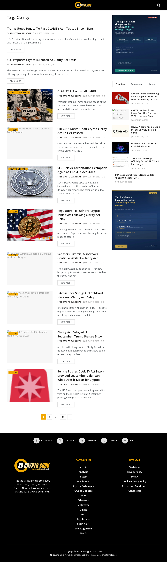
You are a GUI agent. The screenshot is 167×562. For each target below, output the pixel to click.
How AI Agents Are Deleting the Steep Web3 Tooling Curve (145, 129)
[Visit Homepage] (83, 5)
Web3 (83, 533)
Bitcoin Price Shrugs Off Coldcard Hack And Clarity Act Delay (80, 295)
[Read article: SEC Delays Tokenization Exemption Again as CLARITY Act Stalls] (30, 182)
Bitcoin (13, 130)
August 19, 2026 (41, 33)
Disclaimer (135, 467)
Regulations (83, 519)
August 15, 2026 (92, 96)
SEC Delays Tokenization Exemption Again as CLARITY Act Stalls (82, 170)
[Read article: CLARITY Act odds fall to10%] (30, 105)
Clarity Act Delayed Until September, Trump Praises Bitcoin (80, 334)
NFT (83, 514)
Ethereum (83, 500)
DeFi (83, 495)
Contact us (134, 490)
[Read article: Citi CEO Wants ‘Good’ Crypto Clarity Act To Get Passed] (30, 143)
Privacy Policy (134, 471)
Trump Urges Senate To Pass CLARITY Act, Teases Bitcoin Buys (50, 28)
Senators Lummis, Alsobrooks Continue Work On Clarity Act (77, 256)
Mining (83, 509)
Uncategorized (83, 528)
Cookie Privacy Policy (134, 481)
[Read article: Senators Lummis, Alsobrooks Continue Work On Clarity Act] (30, 268)
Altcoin (83, 467)
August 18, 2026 (41, 64)
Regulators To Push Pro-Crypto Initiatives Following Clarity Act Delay (78, 215)
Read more (17, 49)
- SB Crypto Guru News (91, 551)
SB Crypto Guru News (20, 33)
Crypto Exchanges (19, 92)
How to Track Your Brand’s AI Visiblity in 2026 (145, 145)
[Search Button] (158, 5)
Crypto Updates (18, 169)
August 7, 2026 (92, 262)
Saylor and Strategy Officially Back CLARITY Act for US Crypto (145, 161)
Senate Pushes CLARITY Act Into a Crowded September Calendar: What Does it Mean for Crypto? (80, 375)
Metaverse (83, 504)
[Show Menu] (8, 5)
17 (63, 416)
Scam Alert (83, 523)
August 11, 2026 (92, 223)
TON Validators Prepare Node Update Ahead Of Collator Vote (134, 176)
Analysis (83, 471)
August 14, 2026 (92, 137)
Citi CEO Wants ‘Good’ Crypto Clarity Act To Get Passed (82, 131)
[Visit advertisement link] (136, 44)
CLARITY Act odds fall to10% (76, 91)
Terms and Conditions (134, 486)
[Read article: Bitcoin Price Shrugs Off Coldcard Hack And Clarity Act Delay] (30, 307)
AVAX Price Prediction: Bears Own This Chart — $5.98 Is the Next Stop (143, 113)
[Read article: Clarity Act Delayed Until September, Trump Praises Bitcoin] (30, 346)
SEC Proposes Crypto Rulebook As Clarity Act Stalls (41, 60)
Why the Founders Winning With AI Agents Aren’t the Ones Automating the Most (145, 96)
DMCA (134, 476)
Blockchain (83, 481)
